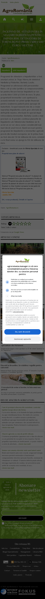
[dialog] (22, 299)
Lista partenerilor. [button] (18, 312)
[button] (22, 296)
